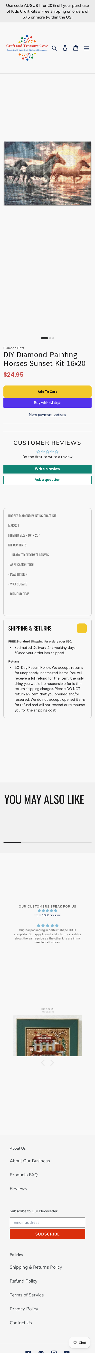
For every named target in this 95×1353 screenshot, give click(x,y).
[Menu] (86, 48)
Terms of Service (27, 1295)
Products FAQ (24, 1174)
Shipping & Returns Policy (36, 1267)
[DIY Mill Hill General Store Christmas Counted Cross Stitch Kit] (47, 1033)
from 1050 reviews (47, 915)
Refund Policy (24, 1281)
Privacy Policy (24, 1309)
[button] (44, 1063)
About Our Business (30, 1161)
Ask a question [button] (47, 479)
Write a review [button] (47, 469)
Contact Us (21, 1322)
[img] (47, 910)
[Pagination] (44, 338)
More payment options (47, 414)
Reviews (18, 1188)
